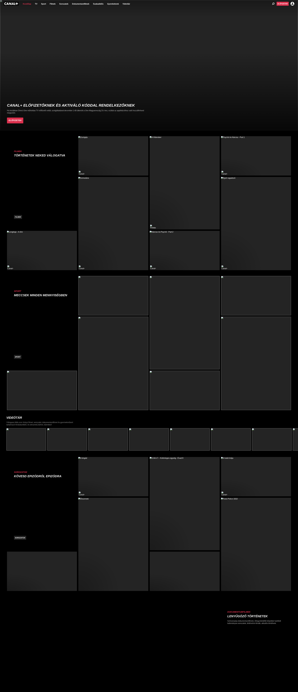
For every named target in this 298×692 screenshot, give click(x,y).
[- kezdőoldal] (11, 4)
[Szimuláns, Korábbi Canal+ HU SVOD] (113, 223)
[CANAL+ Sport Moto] (256, 295)
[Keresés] (273, 3)
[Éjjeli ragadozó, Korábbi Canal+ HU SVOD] (256, 223)
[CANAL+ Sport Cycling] (256, 363)
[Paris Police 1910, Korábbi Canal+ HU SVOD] (256, 544)
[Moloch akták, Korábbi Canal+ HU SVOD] (42, 571)
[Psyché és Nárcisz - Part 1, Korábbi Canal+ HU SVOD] (256, 156)
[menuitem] (27, 4)
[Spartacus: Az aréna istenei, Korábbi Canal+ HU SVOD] (185, 571)
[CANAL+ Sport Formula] (113, 295)
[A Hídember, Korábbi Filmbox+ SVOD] (185, 182)
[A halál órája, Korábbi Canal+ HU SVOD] (256, 476)
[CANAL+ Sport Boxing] (42, 390)
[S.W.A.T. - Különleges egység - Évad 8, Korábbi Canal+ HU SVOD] (185, 503)
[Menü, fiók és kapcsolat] (292, 4)
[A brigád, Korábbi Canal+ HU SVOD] (113, 476)
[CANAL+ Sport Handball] (185, 322)
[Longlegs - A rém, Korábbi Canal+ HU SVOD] (42, 250)
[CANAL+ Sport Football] (113, 363)
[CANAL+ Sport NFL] (185, 390)
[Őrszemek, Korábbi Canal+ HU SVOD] (113, 544)
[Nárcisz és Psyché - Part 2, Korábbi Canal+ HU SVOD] (185, 250)
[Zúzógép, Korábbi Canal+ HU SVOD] (113, 156)
